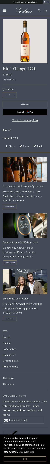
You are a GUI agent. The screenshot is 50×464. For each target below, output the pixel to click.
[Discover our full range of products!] (25, 169)
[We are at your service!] (25, 281)
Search (6, 337)
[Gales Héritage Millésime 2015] (25, 225)
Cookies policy (11, 360)
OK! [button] (25, 459)
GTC (5, 331)
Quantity (9, 89)
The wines (8, 384)
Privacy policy (10, 366)
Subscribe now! (14, 395)
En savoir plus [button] (26, 452)
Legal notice (9, 349)
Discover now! (9, 206)
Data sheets (9, 355)
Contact (7, 343)
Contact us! (9, 319)
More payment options (25, 120)
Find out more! (10, 263)
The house (8, 378)
